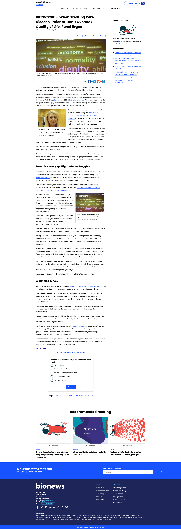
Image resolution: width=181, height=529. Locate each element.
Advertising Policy (119, 488)
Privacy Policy (118, 497)
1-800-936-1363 (47, 504)
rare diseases (81, 395)
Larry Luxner (45, 30)
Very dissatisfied (60, 380)
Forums (105, 8)
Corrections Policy (119, 491)
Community (94, 8)
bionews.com (48, 500)
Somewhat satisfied (61, 369)
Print (80, 36)
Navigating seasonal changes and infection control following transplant (127, 80)
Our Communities (102, 491)
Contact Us (100, 500)
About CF (64, 8)
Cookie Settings (118, 503)
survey (90, 395)
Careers (99, 497)
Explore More (117, 484)
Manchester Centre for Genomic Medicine (84, 286)
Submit (71, 387)
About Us (99, 484)
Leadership (100, 494)
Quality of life (68, 395)
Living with (75, 8)
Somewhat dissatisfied (62, 376)
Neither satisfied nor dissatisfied (65, 373)
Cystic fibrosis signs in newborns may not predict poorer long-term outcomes (128, 60)
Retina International (76, 100)
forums (121, 41)
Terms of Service (119, 500)
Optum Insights (78, 326)
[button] (132, 3)
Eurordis (57, 100)
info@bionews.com (48, 502)
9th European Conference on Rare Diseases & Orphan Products (83, 115)
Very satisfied (59, 365)
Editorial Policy (118, 494)
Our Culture (100, 488)
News (85, 8)
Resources (115, 8)
